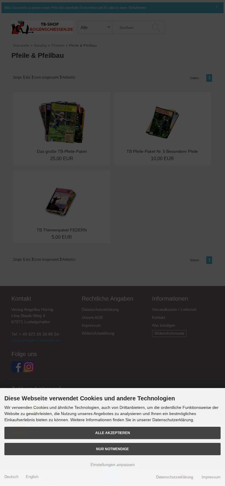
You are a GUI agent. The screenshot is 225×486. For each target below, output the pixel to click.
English (32, 477)
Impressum (211, 477)
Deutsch (11, 477)
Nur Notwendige (112, 449)
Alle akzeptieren (112, 433)
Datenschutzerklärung (174, 477)
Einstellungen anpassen (113, 464)
